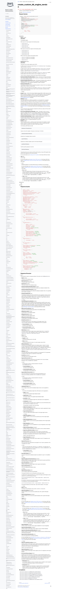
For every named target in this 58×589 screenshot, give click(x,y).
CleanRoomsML (8, 128)
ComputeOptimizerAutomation (10, 175)
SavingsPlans (8, 567)
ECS (6, 236)
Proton (7, 500)
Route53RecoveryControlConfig (10, 533)
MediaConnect (8, 402)
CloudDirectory (8, 133)
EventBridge (8, 257)
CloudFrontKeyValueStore (10, 137)
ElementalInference (9, 248)
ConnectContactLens (9, 180)
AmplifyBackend (8, 44)
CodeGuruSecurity (9, 159)
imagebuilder (8, 300)
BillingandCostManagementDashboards (10, 89)
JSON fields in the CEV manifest (28, 306)
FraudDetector (8, 270)
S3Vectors (7, 552)
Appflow (7, 56)
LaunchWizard (8, 361)
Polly (7, 496)
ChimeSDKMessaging (9, 124)
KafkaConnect (8, 334)
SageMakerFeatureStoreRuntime (10, 558)
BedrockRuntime (8, 108)
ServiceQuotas (8, 582)
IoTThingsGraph (8, 324)
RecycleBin (7, 509)
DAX (6, 203)
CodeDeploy (8, 156)
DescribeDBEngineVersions (25, 97)
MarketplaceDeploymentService (10, 392)
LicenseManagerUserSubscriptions (10, 373)
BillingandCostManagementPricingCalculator (10, 93)
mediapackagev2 (8, 409)
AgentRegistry (8, 37)
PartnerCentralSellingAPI (9, 473)
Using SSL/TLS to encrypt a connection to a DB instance (40, 537)
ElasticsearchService (9, 255)
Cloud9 (7, 130)
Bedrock (7, 97)
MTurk (7, 432)
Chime (7, 118)
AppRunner (7, 67)
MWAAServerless (8, 435)
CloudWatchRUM (8, 543)
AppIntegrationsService (9, 57)
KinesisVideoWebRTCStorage (10, 348)
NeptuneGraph (8, 438)
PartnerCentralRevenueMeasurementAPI (10, 471)
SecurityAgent (8, 576)
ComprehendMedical (9, 172)
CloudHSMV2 (8, 140)
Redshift (7, 513)
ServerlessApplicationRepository (10, 581)
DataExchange (8, 197)
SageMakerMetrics (9, 562)
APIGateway (8, 47)
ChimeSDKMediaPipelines (10, 121)
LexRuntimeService (9, 364)
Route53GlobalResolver (9, 537)
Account (7, 31)
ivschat (7, 331)
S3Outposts (8, 549)
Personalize (8, 483)
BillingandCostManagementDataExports (10, 91)
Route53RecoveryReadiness (10, 534)
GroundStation (8, 290)
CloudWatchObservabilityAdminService (10, 454)
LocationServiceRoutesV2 (10, 280)
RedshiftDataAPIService (9, 515)
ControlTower (8, 190)
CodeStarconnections (9, 163)
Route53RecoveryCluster (10, 531)
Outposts (7, 465)
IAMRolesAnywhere (9, 528)
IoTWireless (7, 327)
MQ (6, 431)
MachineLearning (8, 381)
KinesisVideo (8, 352)
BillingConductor (8, 111)
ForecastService (8, 267)
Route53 (7, 529)
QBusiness (7, 503)
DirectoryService (8, 222)
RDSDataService (8, 512)
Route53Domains (8, 536)
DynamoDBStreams (9, 228)
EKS (6, 239)
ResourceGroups (8, 525)
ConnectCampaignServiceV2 (10, 183)
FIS (6, 264)
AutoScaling (8, 78)
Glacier (7, 281)
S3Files (7, 547)
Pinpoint (7, 489)
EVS (6, 258)
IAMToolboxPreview (9, 297)
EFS (6, 238)
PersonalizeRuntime (9, 486)
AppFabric (7, 54)
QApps (7, 502)
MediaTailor (7, 413)
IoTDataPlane (8, 313)
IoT (6, 312)
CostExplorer (8, 115)
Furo (28, 586)
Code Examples (7, 24)
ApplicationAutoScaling (9, 59)
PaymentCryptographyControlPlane (10, 475)
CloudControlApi (8, 131)
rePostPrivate (8, 519)
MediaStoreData (8, 412)
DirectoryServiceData (9, 223)
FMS (6, 265)
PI (6, 487)
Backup (7, 83)
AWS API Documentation (27, 12)
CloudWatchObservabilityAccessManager (10, 452)
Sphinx (21, 586)
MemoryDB (7, 416)
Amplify (7, 43)
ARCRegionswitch (8, 71)
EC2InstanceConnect (9, 232)
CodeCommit (8, 153)
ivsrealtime (7, 330)
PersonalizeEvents (9, 484)
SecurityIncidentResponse (10, 574)
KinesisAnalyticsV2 (9, 351)
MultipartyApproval (9, 429)
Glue (6, 284)
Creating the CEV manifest (34, 154)
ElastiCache (8, 242)
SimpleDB (7, 571)
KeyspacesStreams (9, 340)
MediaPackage (8, 406)
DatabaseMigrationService (10, 216)
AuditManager (8, 77)
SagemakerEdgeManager (10, 556)
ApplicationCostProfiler (9, 64)
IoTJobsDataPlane (8, 315)
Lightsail (7, 374)
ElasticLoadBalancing (9, 245)
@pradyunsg (25, 586)
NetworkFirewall (8, 441)
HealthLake (7, 294)
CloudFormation (8, 134)
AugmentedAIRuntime (9, 555)
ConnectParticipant (9, 187)
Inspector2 (7, 306)
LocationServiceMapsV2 (9, 277)
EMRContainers (8, 251)
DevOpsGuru (8, 210)
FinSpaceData (8, 261)
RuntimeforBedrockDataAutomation (10, 106)
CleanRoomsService (9, 127)
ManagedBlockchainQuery (10, 387)
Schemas (7, 570)
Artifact (7, 74)
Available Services (8, 28)
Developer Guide (7, 25)
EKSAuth (7, 241)
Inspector (7, 303)
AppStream (7, 68)
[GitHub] (50, 586)
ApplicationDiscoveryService (10, 213)
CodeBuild (7, 150)
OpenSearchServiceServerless (10, 460)
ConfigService (8, 177)
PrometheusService (9, 41)
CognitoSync (8, 169)
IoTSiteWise (8, 323)
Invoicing (7, 310)
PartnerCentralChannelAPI (10, 469)
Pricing (7, 497)
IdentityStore (8, 299)
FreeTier (7, 271)
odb (6, 455)
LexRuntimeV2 (8, 367)
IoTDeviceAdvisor (8, 318)
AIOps (7, 40)
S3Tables (7, 550)
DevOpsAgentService (9, 209)
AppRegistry (8, 585)
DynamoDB (7, 226)
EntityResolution (8, 254)
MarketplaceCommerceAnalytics (10, 400)
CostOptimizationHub (9, 191)
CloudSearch (8, 141)
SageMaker (8, 553)
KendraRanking (8, 337)
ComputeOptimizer (9, 173)
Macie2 (7, 383)
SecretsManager (8, 573)
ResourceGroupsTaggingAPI (10, 526)
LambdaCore (8, 358)
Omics (7, 457)
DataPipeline (8, 199)
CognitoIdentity (8, 166)
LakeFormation (8, 355)
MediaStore (8, 410)
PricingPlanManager (9, 499)
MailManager (8, 384)
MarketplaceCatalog (9, 390)
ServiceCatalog (8, 584)
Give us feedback (8, 19)
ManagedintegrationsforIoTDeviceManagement (10, 317)
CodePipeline (8, 162)
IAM (6, 296)
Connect (7, 178)
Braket (7, 112)
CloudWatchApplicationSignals (10, 62)
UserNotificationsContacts (10, 448)
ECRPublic (7, 235)
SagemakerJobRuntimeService (10, 565)
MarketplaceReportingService (10, 398)
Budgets (7, 114)
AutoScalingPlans (8, 80)
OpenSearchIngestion (9, 463)
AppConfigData (8, 53)
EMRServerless (8, 252)
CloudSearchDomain (9, 143)
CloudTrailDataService (9, 146)
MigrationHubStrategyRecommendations (10, 428)
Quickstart (6, 21)
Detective (7, 206)
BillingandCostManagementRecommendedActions (10, 96)
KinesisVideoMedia (9, 344)
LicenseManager (8, 368)
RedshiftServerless (9, 516)
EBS (6, 229)
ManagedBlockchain (9, 386)
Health (7, 293)
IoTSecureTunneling (9, 321)
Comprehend (8, 170)
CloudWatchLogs (8, 377)
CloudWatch (8, 147)
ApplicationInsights (9, 60)
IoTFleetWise (8, 320)
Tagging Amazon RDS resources (35, 159)
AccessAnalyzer (8, 30)
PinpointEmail (8, 490)
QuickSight (7, 506)
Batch (7, 87)
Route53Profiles (8, 539)
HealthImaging (8, 415)
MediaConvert (8, 403)
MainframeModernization (9, 380)
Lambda (7, 357)
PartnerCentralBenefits (9, 468)
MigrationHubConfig (9, 424)
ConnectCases (8, 184)
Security (6, 27)
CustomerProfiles (8, 194)
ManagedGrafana (8, 286)
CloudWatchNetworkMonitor (10, 445)
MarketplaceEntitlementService (10, 396)
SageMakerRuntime (9, 563)
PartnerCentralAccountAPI (10, 466)
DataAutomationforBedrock (10, 104)
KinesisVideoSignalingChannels (10, 346)
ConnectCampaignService (10, 181)
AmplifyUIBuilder (8, 46)
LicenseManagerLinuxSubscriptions (10, 370)
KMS (6, 354)
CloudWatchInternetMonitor (10, 309)
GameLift (7, 274)
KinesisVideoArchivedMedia (10, 343)
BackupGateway (8, 84)
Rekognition (8, 518)
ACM (7, 34)
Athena (7, 75)
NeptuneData (8, 439)
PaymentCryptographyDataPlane (10, 477)
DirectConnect (8, 212)
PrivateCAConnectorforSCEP (10, 480)
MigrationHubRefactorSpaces (10, 423)
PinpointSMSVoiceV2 (9, 493)
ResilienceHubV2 (8, 522)
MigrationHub (8, 419)
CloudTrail (7, 144)
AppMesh (7, 65)
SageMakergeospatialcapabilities (10, 560)
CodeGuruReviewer (9, 157)
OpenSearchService (9, 458)
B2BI (6, 81)
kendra (7, 336)
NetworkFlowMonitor (9, 442)
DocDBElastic (8, 219)
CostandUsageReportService (10, 193)
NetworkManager (8, 444)
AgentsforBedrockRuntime (10, 100)
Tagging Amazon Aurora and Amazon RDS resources (33, 160)
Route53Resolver (8, 540)
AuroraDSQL (8, 225)
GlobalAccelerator (8, 283)
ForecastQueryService (9, 268)
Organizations (8, 462)
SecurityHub (8, 577)
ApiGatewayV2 (8, 50)
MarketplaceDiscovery (9, 394)
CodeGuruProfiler (8, 160)
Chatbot (7, 117)
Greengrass (8, 287)
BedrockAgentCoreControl (10, 103)
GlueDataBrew (8, 196)
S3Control (7, 546)
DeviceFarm (8, 207)
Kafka (7, 333)
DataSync (7, 200)
